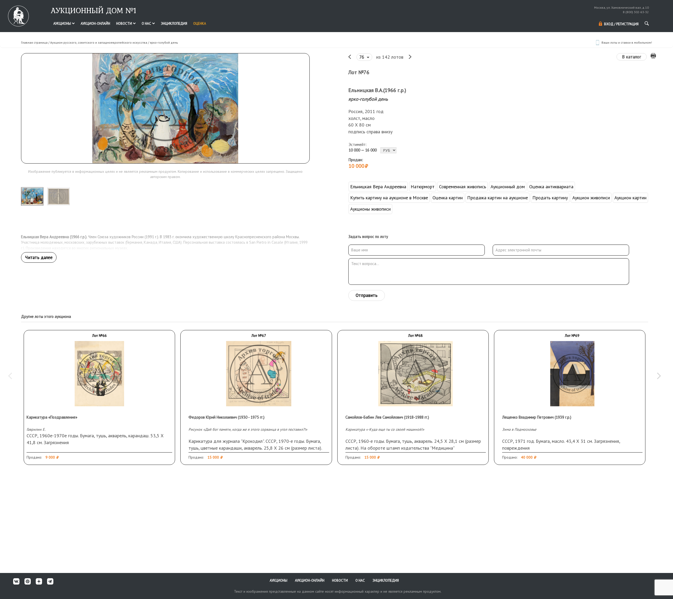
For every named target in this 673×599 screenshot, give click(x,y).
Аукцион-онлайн (95, 23)
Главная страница (34, 42)
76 (362, 57)
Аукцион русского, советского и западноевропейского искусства (98, 42)
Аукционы (62, 23)
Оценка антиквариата (551, 187)
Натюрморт (423, 187)
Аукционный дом (508, 187)
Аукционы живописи (370, 209)
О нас (147, 23)
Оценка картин (447, 198)
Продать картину (550, 198)
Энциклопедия (174, 23)
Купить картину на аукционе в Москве (389, 198)
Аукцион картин (630, 198)
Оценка (199, 23)
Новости (124, 23)
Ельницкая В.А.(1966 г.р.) (377, 90)
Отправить (367, 295)
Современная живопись (462, 187)
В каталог (631, 57)
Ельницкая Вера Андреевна (378, 187)
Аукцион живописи (591, 198)
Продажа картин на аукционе (497, 198)
